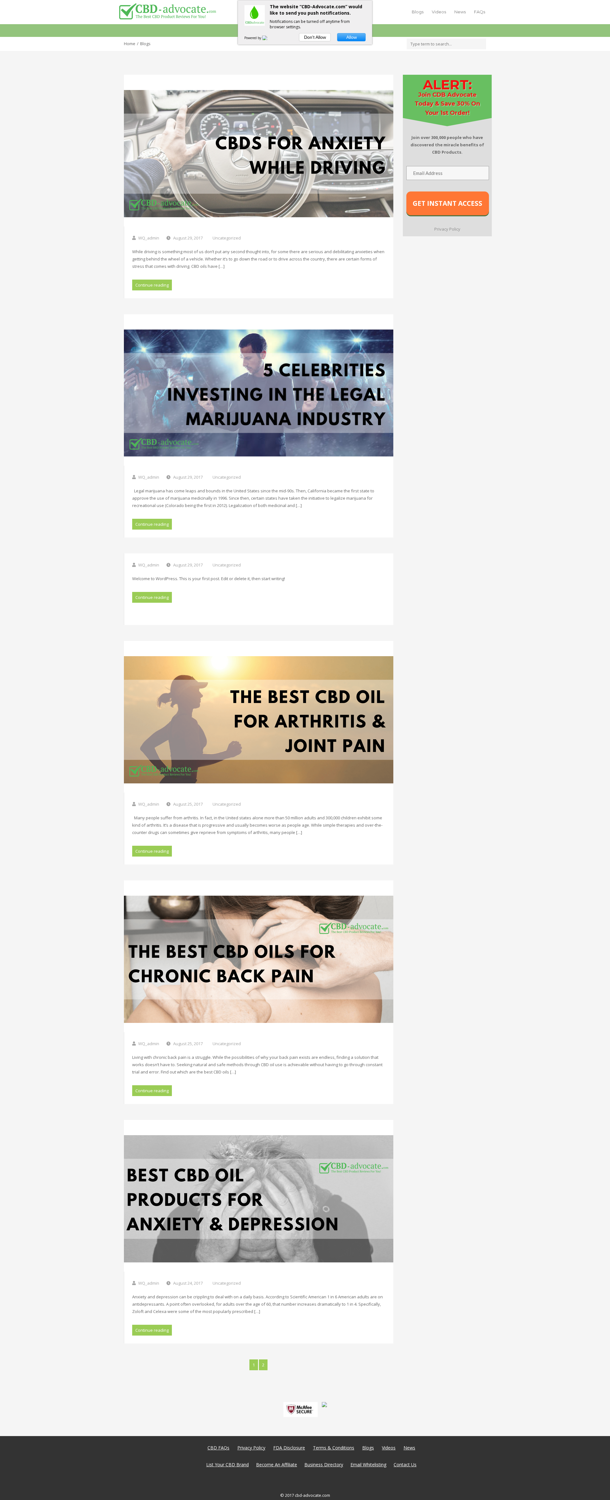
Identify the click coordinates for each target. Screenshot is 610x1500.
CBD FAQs (218, 1448)
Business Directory (323, 1465)
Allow (351, 37)
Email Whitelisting (368, 1465)
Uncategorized (227, 238)
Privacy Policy (251, 1448)
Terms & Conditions (333, 1448)
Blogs (418, 11)
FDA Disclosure (289, 1448)
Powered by (253, 38)
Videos (439, 11)
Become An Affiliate (276, 1465)
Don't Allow (315, 37)
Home (129, 43)
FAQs (479, 11)
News (460, 11)
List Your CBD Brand (227, 1465)
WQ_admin (148, 238)
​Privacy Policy (447, 229)
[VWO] (268, 38)
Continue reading (152, 285)
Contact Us (405, 1465)
